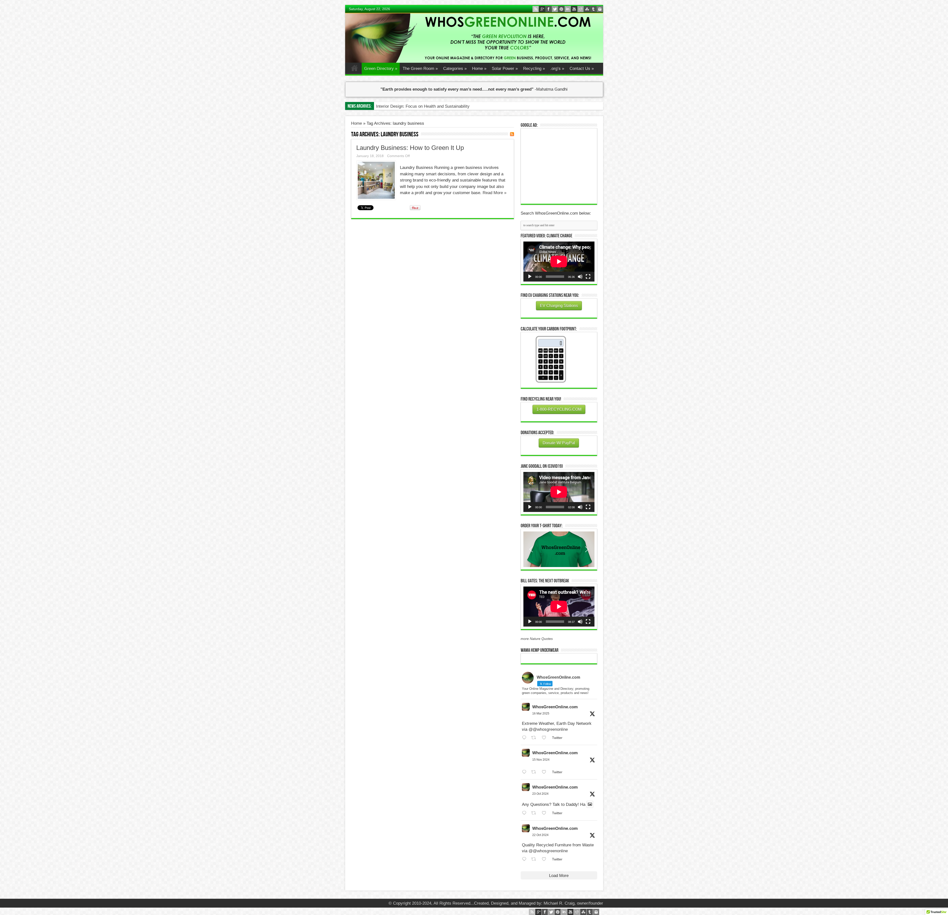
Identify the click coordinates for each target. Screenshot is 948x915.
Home (354, 69)
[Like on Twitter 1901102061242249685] (545, 737)
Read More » (494, 192)
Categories (455, 68)
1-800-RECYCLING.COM (558, 409)
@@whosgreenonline (548, 729)
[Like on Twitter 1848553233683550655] (545, 859)
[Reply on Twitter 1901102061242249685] (525, 737)
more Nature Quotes (537, 639)
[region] (558, 549)
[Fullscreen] (588, 276)
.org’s (557, 68)
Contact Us (582, 68)
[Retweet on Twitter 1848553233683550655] (535, 859)
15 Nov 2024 (541, 759)
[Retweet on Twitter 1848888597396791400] (535, 813)
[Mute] (580, 276)
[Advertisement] (560, 165)
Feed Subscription (512, 134)
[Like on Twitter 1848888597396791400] (545, 813)
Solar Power (505, 68)
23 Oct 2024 (540, 793)
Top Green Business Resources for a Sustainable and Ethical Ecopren (440, 106)
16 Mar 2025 (540, 713)
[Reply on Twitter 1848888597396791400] (525, 813)
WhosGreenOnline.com (555, 707)
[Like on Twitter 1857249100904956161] (545, 772)
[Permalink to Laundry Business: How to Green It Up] (376, 198)
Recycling (534, 68)
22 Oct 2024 (540, 835)
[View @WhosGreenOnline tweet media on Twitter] (590, 804)
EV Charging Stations (559, 306)
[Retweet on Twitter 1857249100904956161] (535, 772)
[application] (558, 262)
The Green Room (420, 68)
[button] (558, 549)
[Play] (529, 276)
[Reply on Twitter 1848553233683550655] (525, 859)
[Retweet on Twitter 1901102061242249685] (535, 737)
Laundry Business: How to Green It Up (410, 147)
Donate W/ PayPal (559, 443)
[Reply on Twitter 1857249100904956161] (525, 772)
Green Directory (380, 68)
